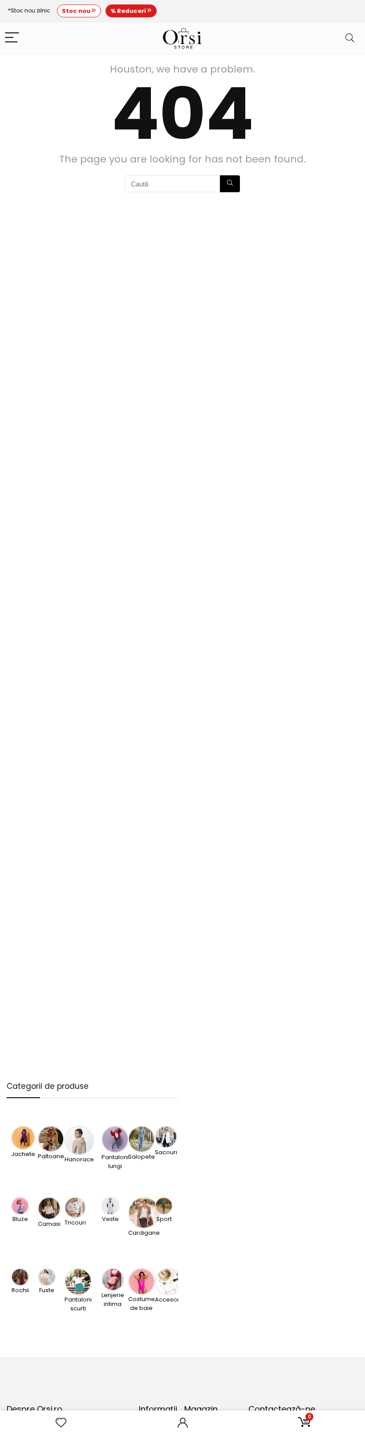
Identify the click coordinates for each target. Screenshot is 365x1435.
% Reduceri (128, 11)
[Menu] (12, 38)
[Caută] (230, 183)
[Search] (350, 38)
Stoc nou (77, 11)
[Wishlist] (61, 1422)
